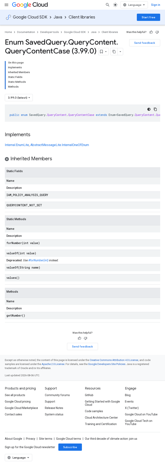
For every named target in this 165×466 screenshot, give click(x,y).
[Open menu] (6, 5)
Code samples (94, 411)
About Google (13, 438)
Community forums (57, 395)
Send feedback (144, 43)
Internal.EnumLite (17, 145)
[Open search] (107, 4)
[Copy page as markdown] (114, 51)
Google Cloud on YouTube (141, 414)
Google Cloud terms (68, 438)
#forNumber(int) (38, 260)
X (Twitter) (132, 408)
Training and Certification (101, 424)
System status (54, 414)
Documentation (26, 32)
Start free (148, 17)
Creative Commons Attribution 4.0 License (114, 360)
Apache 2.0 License (53, 364)
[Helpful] (151, 32)
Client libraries (82, 17)
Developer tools (49, 32)
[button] (82, 159)
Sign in (155, 4)
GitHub (89, 395)
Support (50, 401)
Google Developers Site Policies (106, 364)
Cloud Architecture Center (101, 417)
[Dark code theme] (149, 109)
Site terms (45, 438)
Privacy (30, 438)
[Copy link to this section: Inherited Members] (56, 159)
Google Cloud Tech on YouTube (138, 422)
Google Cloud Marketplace (21, 408)
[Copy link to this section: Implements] (34, 135)
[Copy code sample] (155, 109)
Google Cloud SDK (30, 17)
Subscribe (70, 447)
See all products (15, 395)
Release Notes (54, 408)
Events (129, 401)
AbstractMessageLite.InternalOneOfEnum (59, 145)
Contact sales (13, 414)
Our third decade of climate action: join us (111, 438)
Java (58, 17)
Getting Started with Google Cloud (102, 403)
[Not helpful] (157, 32)
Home (8, 32)
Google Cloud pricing (18, 401)
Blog (128, 395)
